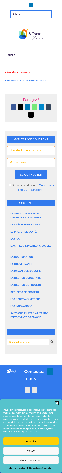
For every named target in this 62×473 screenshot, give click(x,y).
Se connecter (31, 174)
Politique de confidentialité (39, 468)
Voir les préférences (31, 460)
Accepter (31, 441)
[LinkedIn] (27, 390)
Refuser (31, 450)
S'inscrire (36, 189)
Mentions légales (17, 468)
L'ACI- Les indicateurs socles (32, 81)
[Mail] (34, 390)
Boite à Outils (11, 81)
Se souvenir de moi (23, 185)
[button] (57, 403)
